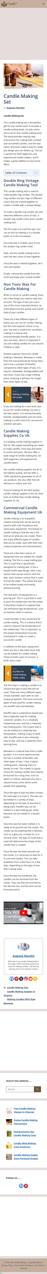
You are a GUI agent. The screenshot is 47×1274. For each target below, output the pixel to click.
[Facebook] (12, 979)
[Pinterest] (16, 979)
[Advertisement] (23, 32)
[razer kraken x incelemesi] (23, 1273)
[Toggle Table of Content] (34, 173)
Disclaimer (39, 1265)
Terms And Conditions (24, 1265)
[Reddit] (30, 979)
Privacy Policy (7, 1265)
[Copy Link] (35, 979)
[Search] (37, 1089)
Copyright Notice (35, 1262)
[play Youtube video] (23, 913)
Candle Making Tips (17, 987)
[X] (21, 979)
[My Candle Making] (9, 4)
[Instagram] (26, 979)
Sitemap (23, 1268)
